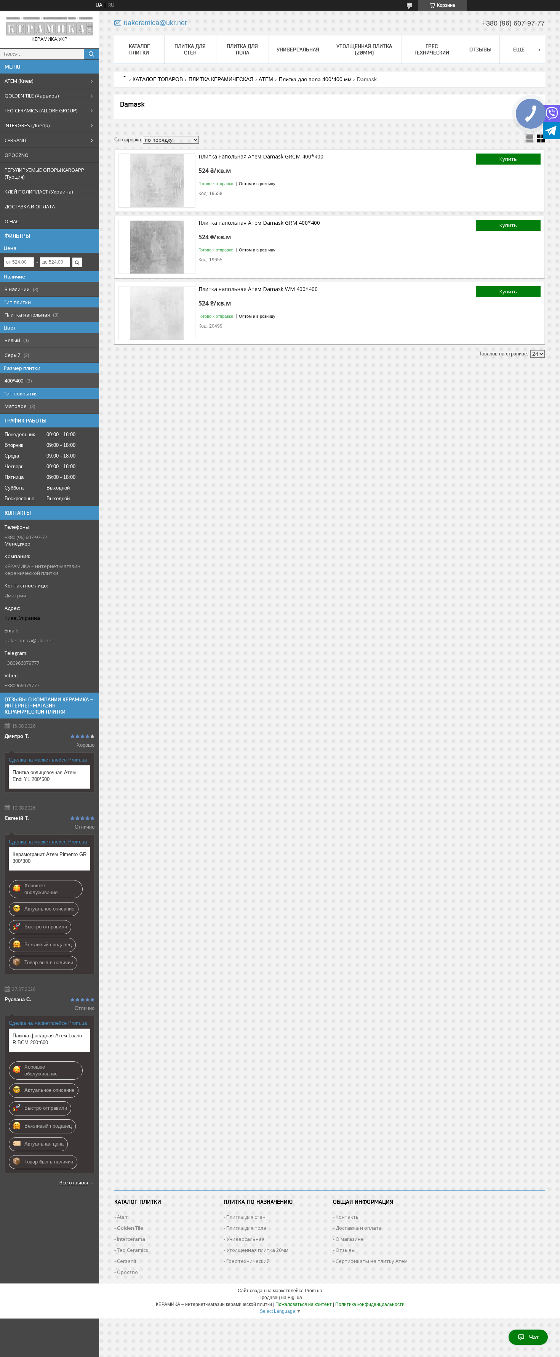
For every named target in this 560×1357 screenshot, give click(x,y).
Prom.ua (313, 1290)
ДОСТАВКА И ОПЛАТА (30, 206)
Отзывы (480, 49)
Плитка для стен (190, 49)
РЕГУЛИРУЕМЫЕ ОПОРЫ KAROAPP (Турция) (44, 173)
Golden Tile (130, 1227)
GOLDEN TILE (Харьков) (32, 95)
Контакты (348, 1216)
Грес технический (431, 49)
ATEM (266, 79)
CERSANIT (16, 140)
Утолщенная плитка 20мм (257, 1250)
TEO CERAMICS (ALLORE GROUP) (41, 110)
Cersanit (126, 1261)
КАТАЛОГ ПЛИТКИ (139, 49)
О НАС (12, 221)
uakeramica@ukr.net (29, 640)
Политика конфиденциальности (370, 1304)
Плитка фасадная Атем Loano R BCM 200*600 (47, 1039)
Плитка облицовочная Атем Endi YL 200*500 (44, 776)
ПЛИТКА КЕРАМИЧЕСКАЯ (221, 79)
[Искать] (91, 54)
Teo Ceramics (132, 1250)
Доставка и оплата (359, 1227)
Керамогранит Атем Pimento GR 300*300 (49, 857)
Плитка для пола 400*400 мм (315, 79)
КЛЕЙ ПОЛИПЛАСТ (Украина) (39, 191)
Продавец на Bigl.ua (280, 1297)
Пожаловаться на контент (303, 1304)
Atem (123, 1216)
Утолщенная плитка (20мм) (364, 49)
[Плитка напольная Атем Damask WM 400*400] (156, 313)
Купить (508, 158)
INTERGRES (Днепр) (27, 125)
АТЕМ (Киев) (19, 80)
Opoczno (127, 1272)
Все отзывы (73, 1182)
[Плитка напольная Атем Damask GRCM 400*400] (156, 181)
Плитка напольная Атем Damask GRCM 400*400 (260, 156)
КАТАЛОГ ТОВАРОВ (158, 79)
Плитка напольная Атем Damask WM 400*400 (258, 289)
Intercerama (131, 1238)
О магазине (350, 1238)
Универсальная (298, 49)
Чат (534, 1337)
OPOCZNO (17, 155)
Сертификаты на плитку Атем (372, 1261)
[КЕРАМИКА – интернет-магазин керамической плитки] (49, 26)
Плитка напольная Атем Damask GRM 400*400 (259, 222)
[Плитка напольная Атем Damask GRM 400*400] (156, 247)
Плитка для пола (242, 49)
